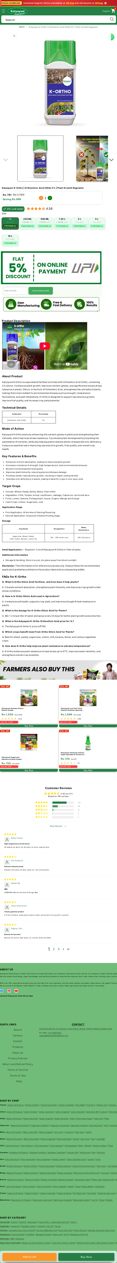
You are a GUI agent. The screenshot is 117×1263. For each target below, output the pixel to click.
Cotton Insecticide (46, 1112)
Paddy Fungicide (46, 1118)
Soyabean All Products (18, 1152)
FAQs (19, 1081)
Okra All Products (12, 1159)
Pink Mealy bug (79, 1193)
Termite (76, 1139)
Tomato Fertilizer (32, 1105)
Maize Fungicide (46, 1132)
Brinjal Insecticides (47, 1166)
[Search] (112, 19)
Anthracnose (85, 1152)
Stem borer (98, 1118)
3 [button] (59, 949)
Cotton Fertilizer (30, 1112)
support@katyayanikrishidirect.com (53, 1035)
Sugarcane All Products (20, 1125)
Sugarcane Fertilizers (40, 1125)
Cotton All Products (14, 1112)
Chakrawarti (32, 1222)
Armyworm (69, 1132)
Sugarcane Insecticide (59, 1125)
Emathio (22, 1222)
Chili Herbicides (70, 1145)
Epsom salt (57, 1234)
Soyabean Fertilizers (38, 1152)
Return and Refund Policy (18, 1064)
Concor (58, 1226)
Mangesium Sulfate (43, 1234)
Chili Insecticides (41, 1145)
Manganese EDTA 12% (79, 1234)
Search (18, 1029)
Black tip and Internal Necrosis (86, 1173)
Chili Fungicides (56, 1145)
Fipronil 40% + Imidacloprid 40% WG (54, 1222)
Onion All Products (13, 1186)
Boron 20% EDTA (66, 1230)
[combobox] (58, 18)
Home (22, 27)
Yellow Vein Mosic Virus (76, 1159)
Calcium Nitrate (17, 1234)
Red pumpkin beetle (81, 1200)
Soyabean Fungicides (57, 1152)
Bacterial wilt (108, 1179)
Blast (107, 1118)
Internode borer (95, 1125)
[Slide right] (111, 159)
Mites (81, 1145)
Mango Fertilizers (31, 1173)
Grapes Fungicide (64, 1193)
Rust (93, 1139)
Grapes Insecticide (47, 1193)
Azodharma (15, 1226)
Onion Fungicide (59, 1186)
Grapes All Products (15, 1193)
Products (17, 1047)
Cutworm (103, 1112)
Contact (18, 1041)
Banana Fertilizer (33, 1179)
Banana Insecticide (49, 1179)
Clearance (20, 1239)
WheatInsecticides (31, 1139)
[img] (10, 834)
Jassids (91, 1159)
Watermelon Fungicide (63, 1200)
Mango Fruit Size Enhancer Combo (36, 1243)
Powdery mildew (99, 1145)
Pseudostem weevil (82, 1179)
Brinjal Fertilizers (31, 1166)
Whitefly (88, 1145)
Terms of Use (18, 1075)
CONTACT (78, 1024)
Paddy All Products (14, 1118)
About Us (17, 1052)
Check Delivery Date (40, 291)
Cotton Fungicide (62, 1112)
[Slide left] (5, 159)
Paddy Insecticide (30, 1118)
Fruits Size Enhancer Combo (63, 1243)
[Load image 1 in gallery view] (40, 158)
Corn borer (58, 1132)
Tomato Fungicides (66, 1105)
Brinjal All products (14, 1166)
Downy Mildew (87, 1186)
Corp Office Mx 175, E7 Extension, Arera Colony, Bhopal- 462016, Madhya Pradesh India (75, 1029)
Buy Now (86, 1256)
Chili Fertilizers (27, 1145)
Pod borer (101, 1152)
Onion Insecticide (44, 1186)
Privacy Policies (18, 1058)
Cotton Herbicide (77, 1112)
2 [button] (54, 949)
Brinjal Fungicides (63, 1166)
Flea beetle (91, 1193)
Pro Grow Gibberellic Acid (46, 1230)
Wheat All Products (14, 1139)
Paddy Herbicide (61, 1118)
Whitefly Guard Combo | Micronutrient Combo (95, 1243)
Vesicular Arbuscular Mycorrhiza (101, 1230)
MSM (12, 1239)
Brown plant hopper (84, 1118)
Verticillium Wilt (92, 1112)
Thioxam (14, 1222)
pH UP (66, 1234)
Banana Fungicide (65, 1179)
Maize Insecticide (30, 1132)
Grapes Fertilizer (32, 1193)
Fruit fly (94, 1200)
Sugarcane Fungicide (79, 1125)
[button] (5, 10)
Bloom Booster (80, 1230)
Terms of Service (17, 1069)
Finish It (74, 1222)
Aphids (89, 1132)
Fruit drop (105, 1173)
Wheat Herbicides (64, 1139)
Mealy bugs (97, 1179)
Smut (106, 1125)
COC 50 (49, 1226)
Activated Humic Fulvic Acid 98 (21, 1230)
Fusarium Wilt (72, 1152)
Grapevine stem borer (107, 1193)
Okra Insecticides (28, 1159)
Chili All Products (12, 1145)
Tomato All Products (15, 1105)
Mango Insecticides (48, 1173)
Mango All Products (15, 1173)
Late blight (100, 1139)
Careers (18, 1035)
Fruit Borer (91, 1105)
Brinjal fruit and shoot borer (84, 1166)
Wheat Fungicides (48, 1139)
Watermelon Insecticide (42, 1200)
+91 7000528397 (54, 1033)
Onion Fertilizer (29, 1186)
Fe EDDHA (30, 1234)
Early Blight (80, 1105)
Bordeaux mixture (28, 1226)
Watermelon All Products (21, 1200)
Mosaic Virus (102, 1105)
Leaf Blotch (100, 1186)
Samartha (41, 1226)
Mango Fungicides (65, 1173)
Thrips (72, 1118)
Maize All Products (13, 1132)
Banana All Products (15, 1179)
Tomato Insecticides (49, 1105)
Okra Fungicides (43, 1159)
